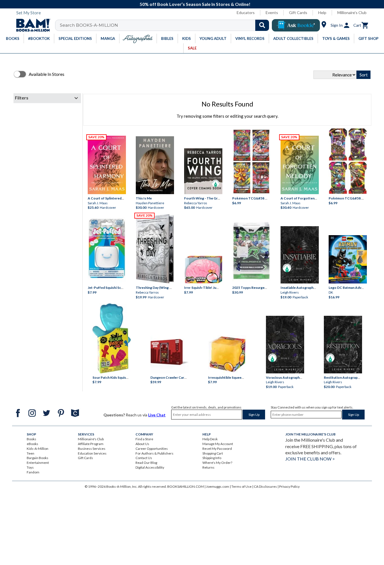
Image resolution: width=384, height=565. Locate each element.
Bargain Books (37, 458)
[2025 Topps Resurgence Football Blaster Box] (251, 250)
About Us (142, 444)
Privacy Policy (289, 486)
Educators (246, 12)
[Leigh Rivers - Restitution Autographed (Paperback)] (343, 344)
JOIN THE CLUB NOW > (310, 458)
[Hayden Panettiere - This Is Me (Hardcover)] (155, 165)
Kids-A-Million (37, 448)
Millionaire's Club (352, 12)
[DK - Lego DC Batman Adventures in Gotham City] (348, 259)
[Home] (31, 25)
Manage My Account (217, 444)
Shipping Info (211, 458)
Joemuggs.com (217, 486)
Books (31, 439)
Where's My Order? (217, 462)
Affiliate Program (90, 444)
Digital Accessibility (149, 467)
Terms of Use (241, 486)
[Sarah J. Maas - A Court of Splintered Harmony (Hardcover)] (107, 165)
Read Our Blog (146, 462)
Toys (30, 467)
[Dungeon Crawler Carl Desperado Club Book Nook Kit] (169, 352)
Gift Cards (298, 12)
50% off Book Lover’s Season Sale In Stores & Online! (195, 4)
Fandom (33, 472)
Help (322, 12)
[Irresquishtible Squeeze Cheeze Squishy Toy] (227, 354)
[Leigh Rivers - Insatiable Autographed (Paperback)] (300, 255)
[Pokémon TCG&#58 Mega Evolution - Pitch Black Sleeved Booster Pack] (348, 161)
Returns (208, 467)
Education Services (92, 453)
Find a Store (144, 439)
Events (272, 12)
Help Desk (210, 439)
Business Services (91, 448)
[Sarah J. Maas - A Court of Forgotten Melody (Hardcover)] (300, 165)
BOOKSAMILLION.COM (185, 486)
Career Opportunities (151, 448)
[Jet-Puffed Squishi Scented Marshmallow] (107, 249)
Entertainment (38, 462)
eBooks (32, 444)
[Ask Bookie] (296, 25)
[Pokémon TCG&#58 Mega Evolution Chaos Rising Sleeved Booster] (251, 161)
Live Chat (157, 414)
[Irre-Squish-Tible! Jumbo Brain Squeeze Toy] (203, 269)
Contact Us (143, 458)
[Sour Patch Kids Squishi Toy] (111, 338)
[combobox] (165, 25)
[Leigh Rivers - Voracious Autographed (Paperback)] (285, 344)
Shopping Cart (212, 453)
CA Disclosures (265, 486)
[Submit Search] (262, 25)
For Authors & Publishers (154, 453)
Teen (30, 453)
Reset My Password (217, 448)
